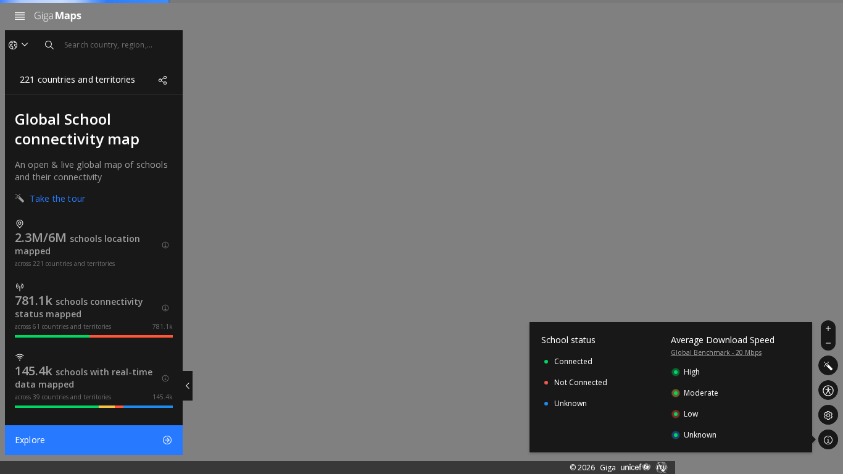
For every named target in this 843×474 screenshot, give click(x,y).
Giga (608, 467)
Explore (30, 440)
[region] (421, 237)
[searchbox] (109, 45)
